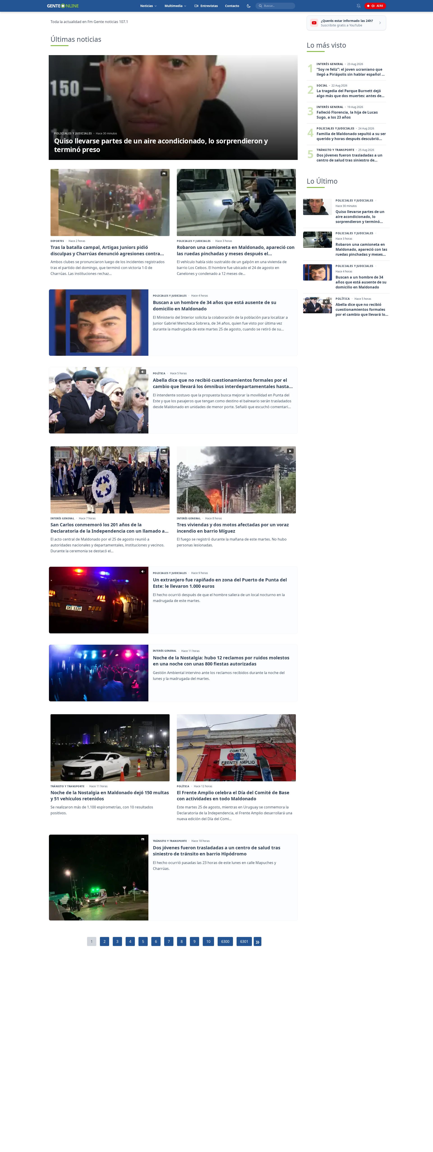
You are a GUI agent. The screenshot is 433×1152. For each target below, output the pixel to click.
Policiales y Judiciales (73, 133)
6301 (244, 941)
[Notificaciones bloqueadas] (359, 6)
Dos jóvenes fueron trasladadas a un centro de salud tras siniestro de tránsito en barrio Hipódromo (216, 851)
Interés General (62, 518)
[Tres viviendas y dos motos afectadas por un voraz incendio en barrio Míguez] (236, 479)
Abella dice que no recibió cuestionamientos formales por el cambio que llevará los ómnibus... (361, 309)
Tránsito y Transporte (68, 786)
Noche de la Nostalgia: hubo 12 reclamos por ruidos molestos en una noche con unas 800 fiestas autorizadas (221, 661)
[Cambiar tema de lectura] (249, 6)
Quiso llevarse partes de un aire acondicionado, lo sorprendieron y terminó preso (161, 145)
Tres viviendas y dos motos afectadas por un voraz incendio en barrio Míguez (233, 528)
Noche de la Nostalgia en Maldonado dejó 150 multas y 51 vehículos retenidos (110, 795)
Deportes (57, 241)
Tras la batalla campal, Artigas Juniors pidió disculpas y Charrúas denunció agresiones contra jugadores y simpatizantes (105, 250)
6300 (225, 941)
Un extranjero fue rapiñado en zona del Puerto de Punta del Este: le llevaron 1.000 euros (220, 583)
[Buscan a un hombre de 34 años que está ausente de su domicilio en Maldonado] (98, 322)
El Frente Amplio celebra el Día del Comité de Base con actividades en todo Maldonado (233, 795)
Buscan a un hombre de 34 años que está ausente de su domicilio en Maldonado (214, 305)
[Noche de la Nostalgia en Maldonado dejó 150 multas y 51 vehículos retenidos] (110, 747)
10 (208, 941)
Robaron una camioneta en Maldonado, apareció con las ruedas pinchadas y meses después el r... (361, 249)
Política (159, 373)
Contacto (232, 6)
